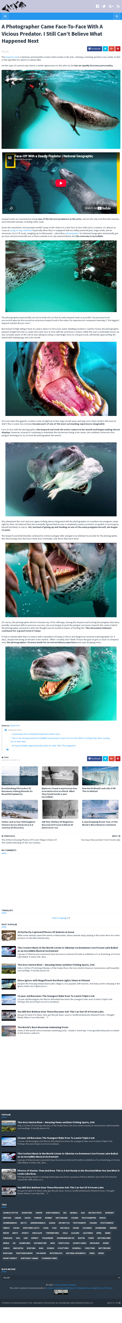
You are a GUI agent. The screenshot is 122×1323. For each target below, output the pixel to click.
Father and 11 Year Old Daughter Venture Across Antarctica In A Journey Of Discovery (18, 824)
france (6, 1228)
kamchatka (18, 1248)
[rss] (118, 6)
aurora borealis (37, 1223)
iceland (74, 1218)
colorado (87, 1228)
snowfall (76, 1248)
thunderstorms (49, 1258)
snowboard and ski (65, 1238)
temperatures (52, 1233)
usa (64, 1213)
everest (35, 1238)
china (45, 1228)
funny (91, 1238)
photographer (72, 233)
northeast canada (29, 1258)
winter (81, 1238)
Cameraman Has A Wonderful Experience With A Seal (36, 734)
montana (31, 1248)
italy (54, 1228)
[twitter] (104, 6)
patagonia (94, 1243)
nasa (41, 1248)
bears (107, 1233)
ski (14, 1243)
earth (15, 1233)
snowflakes (24, 1243)
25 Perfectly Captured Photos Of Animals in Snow (45, 932)
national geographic (76, 1253)
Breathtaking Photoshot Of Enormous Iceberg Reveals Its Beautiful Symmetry (17, 791)
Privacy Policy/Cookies (65, 1284)
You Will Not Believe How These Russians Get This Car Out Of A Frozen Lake (60, 1011)
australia (64, 1228)
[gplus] (111, 6)
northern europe (24, 1253)
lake (26, 1238)
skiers (76, 1228)
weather (7, 1218)
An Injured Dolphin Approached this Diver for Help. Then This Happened (43, 745)
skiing (28, 1218)
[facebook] (97, 6)
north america (53, 1213)
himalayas (7, 1238)
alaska (52, 1223)
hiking (16, 1228)
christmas (90, 1248)
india (52, 1243)
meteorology (56, 1253)
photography (79, 1223)
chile (65, 1233)
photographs (106, 1223)
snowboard (100, 1228)
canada (18, 1218)
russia (102, 1218)
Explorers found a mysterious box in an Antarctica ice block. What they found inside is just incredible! (59, 792)
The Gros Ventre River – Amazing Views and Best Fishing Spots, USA (56, 964)
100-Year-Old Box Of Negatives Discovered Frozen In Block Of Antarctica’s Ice (57, 824)
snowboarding (10, 1223)
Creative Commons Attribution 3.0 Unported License (70, 1288)
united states (95, 1213)
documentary (40, 1243)
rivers (106, 1243)
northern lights (31, 1228)
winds (101, 1253)
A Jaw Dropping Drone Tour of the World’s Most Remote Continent (100, 823)
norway (48, 1218)
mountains (27, 1213)
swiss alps (37, 1233)
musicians (8, 1253)
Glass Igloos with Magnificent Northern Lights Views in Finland (53, 980)
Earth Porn (15, 725)
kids (18, 1238)
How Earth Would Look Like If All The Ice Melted (98, 790)
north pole (63, 1243)
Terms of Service (104, 1288)
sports (25, 1233)
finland (93, 1223)
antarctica (15, 760)
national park (104, 1238)
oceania (50, 1248)
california (88, 1233)
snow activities (10, 1213)
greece (6, 1248)
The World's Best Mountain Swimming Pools (42, 1027)
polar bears (47, 1238)
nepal (99, 1233)
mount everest (10, 1258)
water (6, 1233)
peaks (92, 1253)
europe (39, 1213)
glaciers (75, 1233)
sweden (113, 1228)
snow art (109, 1213)
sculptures (63, 1248)
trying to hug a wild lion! (21, 230)
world (6, 1243)
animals (5, 760)
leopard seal (11, 57)
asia (83, 1213)
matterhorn (104, 1248)
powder (37, 1218)
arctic (24, 1223)
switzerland (62, 1218)
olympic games (79, 1243)
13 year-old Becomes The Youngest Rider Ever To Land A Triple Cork (56, 995)
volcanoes (41, 1253)
